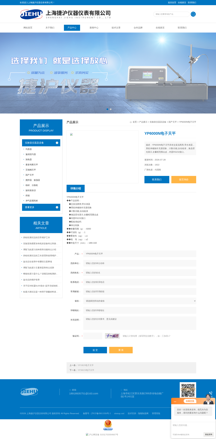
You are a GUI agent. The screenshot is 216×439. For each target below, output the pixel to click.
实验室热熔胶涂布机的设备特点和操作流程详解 (41, 243)
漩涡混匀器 (31, 154)
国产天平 (30, 175)
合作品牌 (138, 27)
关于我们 (50, 27)
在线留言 (182, 2)
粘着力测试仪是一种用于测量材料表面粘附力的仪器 (41, 292)
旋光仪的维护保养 (31, 280)
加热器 (29, 159)
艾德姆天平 (31, 170)
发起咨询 (208, 434)
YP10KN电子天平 (86, 365)
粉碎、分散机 (32, 185)
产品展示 (143, 122)
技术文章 (116, 27)
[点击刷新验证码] (112, 335)
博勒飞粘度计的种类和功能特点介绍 (39, 250)
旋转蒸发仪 (31, 190)
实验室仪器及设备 (34, 142)
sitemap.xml (119, 413)
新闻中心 (94, 27)
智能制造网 (143, 413)
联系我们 (192, 2)
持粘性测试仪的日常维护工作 (36, 237)
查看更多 (29, 207)
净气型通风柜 (32, 201)
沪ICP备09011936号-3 (101, 413)
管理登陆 (156, 413)
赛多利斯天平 (32, 165)
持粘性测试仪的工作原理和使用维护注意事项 (41, 256)
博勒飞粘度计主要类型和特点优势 (38, 268)
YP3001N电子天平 (86, 370)
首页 (135, 122)
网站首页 (28, 27)
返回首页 (172, 2)
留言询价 (184, 179)
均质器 (29, 149)
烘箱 (28, 195)
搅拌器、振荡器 (33, 180)
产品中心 (72, 27)
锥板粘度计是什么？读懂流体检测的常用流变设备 (41, 274)
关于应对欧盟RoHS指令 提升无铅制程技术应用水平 (41, 286)
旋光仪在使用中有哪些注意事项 (37, 262)
